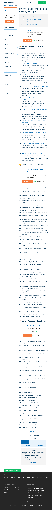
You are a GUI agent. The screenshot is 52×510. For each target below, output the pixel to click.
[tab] (25, 442)
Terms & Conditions (14, 505)
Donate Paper (7, 494)
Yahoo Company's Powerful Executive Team (33, 52)
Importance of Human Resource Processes (32, 153)
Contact (33, 477)
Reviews (28, 477)
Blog (47, 477)
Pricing (24, 477)
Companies (6, 489)
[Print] (30, 431)
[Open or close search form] (30, 2)
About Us (13, 477)
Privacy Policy (31, 505)
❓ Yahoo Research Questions (30, 24)
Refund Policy (23, 505)
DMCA (5, 492)
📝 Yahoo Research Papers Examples (32, 19)
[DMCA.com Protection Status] (29, 501)
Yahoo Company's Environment (30, 63)
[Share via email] (33, 431)
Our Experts (18, 477)
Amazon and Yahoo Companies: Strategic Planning (35, 86)
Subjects (6, 487)
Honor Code (42, 477)
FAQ (37, 477)
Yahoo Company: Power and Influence (31, 75)
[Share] (37, 431)
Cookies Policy (39, 505)
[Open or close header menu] (47, 2)
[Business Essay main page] (9, 2)
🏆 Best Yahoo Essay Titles (29, 21)
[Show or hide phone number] (27, 2)
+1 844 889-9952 (15, 487)
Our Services (6, 477)
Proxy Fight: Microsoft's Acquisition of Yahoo (33, 143)
